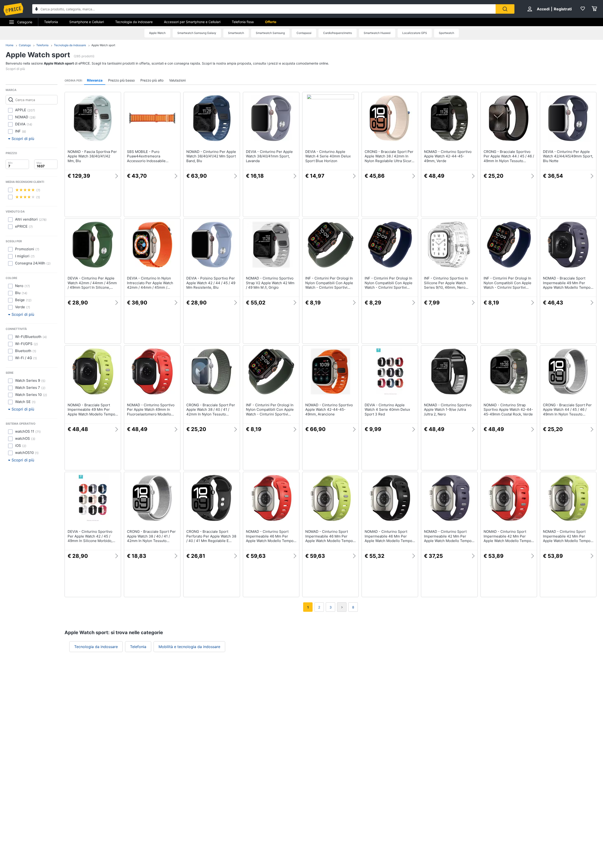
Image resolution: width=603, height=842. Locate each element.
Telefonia (51, 22)
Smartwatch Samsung (270, 33)
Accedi (543, 9)
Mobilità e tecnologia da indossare (189, 646)
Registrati (563, 9)
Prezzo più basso (121, 80)
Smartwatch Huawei (377, 33)
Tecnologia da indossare (134, 22)
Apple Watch (157, 33)
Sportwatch (446, 33)
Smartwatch (236, 33)
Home (9, 45)
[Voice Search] (36, 9)
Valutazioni (177, 80)
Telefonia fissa (243, 22)
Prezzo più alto (151, 80)
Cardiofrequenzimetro (337, 33)
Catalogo (25, 45)
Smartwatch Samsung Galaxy (196, 33)
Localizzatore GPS (414, 33)
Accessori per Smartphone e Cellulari (192, 22)
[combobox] (264, 9)
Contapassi (304, 33)
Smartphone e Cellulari (86, 22)
